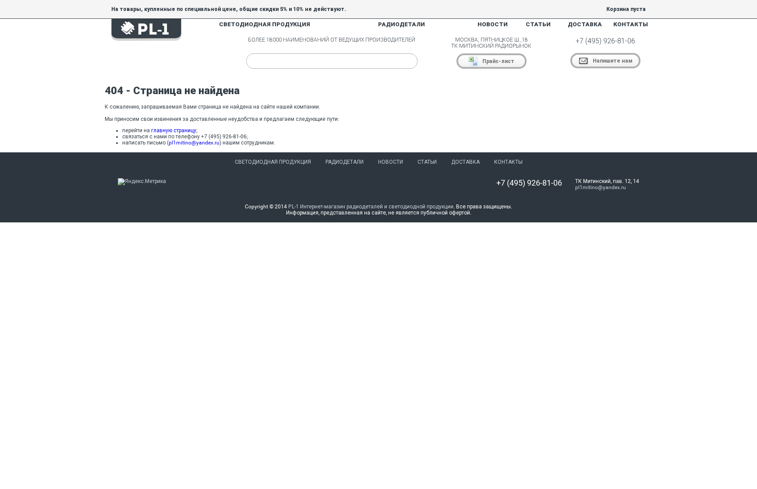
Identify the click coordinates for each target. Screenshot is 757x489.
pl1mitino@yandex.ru (194, 143)
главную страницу (173, 130)
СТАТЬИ (538, 24)
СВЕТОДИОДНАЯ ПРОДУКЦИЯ (264, 24)
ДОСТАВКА (585, 24)
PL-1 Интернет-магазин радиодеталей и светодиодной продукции (370, 207)
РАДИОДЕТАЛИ (401, 24)
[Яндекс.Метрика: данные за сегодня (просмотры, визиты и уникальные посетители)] (142, 181)
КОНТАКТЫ (630, 24)
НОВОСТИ (493, 24)
